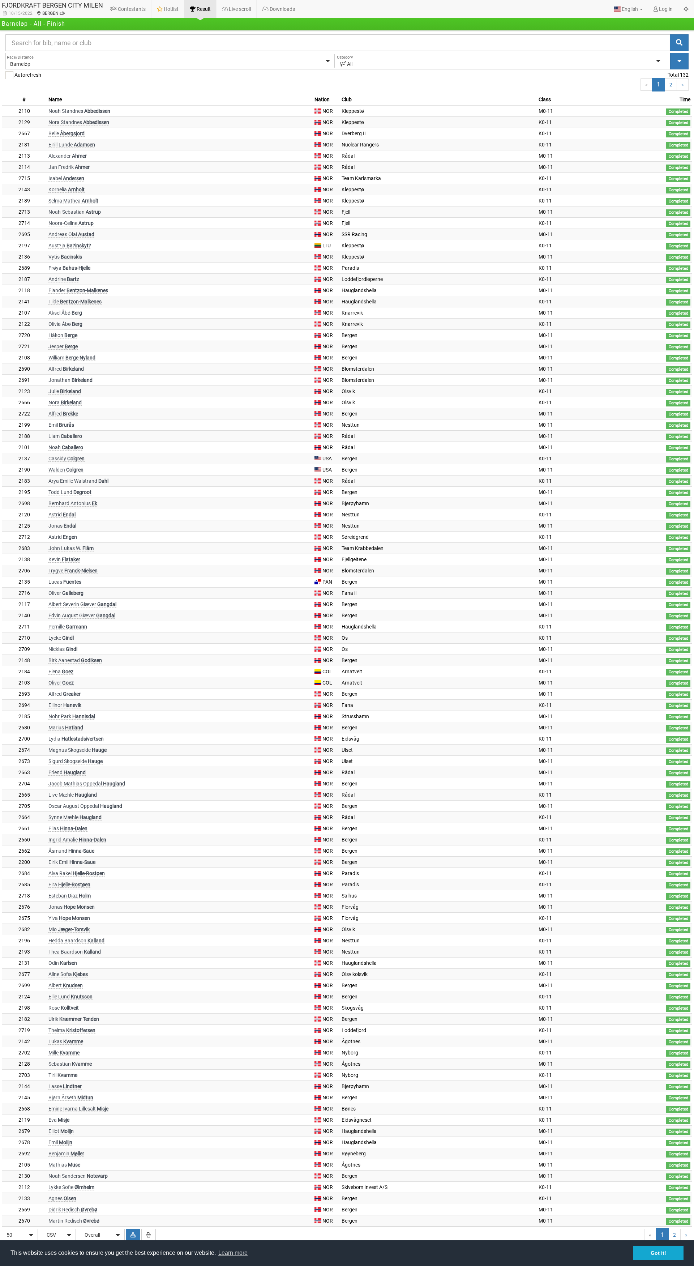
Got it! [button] (658, 1253)
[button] (628, 9)
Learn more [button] (233, 1253)
